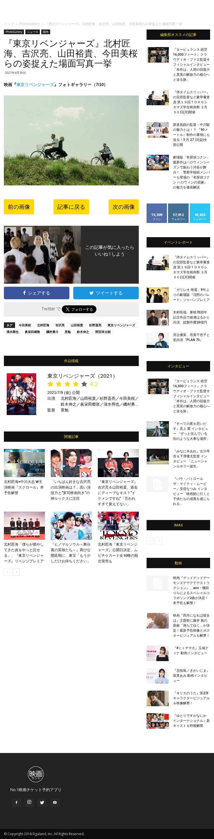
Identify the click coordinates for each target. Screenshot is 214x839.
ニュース (32, 32)
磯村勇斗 (52, 332)
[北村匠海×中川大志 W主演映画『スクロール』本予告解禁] (24, 463)
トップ (9, 23)
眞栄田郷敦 (32, 332)
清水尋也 (12, 332)
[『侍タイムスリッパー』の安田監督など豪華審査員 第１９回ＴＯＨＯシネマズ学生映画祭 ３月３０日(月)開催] (158, 97)
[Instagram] (29, 802)
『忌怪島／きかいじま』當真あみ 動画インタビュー (191, 676)
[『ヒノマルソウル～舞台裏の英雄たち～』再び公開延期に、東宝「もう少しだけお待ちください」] (71, 526)
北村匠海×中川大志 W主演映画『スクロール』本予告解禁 (24, 487)
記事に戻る (71, 207)
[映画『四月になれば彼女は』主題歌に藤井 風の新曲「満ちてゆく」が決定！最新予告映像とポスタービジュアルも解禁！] (158, 621)
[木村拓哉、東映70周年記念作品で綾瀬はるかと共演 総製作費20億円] (158, 317)
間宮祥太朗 (103, 332)
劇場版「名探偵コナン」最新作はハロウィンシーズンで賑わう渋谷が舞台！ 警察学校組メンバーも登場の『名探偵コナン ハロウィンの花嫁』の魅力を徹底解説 (191, 172)
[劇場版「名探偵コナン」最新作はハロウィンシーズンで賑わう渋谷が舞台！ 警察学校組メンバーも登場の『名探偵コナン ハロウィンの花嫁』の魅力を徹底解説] (158, 162)
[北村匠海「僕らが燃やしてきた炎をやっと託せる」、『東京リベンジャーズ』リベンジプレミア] (24, 526)
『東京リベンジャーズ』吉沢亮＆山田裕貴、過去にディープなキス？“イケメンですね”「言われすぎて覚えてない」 (118, 493)
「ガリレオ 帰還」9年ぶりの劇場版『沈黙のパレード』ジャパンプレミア (191, 295)
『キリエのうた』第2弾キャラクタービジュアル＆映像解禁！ (191, 698)
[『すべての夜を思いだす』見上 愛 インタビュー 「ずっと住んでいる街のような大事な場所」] (158, 429)
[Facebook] (16, 802)
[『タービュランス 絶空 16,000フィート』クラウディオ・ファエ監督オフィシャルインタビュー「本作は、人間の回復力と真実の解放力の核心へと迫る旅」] (158, 55)
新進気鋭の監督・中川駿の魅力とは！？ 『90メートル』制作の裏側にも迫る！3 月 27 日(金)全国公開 (191, 135)
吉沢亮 (60, 325)
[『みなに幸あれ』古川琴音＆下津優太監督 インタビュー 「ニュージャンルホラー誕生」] (158, 456)
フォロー (178, 205)
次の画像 (124, 207)
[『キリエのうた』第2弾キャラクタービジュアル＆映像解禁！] (158, 698)
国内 (45, 32)
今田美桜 (25, 325)
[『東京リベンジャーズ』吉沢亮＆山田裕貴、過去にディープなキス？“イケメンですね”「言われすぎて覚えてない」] (118, 463)
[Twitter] (42, 802)
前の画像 (19, 207)
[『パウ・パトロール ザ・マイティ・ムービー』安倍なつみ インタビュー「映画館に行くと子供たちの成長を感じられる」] (158, 484)
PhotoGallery (29, 23)
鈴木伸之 (83, 332)
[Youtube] (54, 802)
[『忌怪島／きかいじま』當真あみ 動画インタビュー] (158, 676)
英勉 (68, 332)
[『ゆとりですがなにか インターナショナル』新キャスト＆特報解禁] (158, 721)
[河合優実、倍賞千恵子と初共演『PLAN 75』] (158, 340)
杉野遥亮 (95, 325)
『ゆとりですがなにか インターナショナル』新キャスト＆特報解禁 (191, 721)
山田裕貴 (77, 325)
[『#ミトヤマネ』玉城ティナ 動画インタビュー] (158, 653)
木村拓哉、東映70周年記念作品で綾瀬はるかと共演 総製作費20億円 (191, 317)
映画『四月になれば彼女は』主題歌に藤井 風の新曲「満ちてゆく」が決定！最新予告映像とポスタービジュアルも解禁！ (191, 625)
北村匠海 (43, 325)
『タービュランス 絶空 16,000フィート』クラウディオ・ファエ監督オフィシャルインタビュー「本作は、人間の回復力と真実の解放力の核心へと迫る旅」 (191, 65)
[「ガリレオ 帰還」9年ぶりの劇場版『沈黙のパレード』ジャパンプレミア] (158, 295)
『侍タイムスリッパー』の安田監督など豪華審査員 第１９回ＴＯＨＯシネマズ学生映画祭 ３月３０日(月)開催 (191, 102)
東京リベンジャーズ (35, 84)
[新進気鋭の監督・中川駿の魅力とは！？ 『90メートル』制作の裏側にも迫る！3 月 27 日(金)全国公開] (158, 130)
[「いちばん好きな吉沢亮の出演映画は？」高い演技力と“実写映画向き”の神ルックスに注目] (71, 463)
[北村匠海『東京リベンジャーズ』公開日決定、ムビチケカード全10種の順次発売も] (118, 526)
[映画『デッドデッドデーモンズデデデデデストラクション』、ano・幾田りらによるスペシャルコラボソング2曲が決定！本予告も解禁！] (158, 583)
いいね (157, 205)
